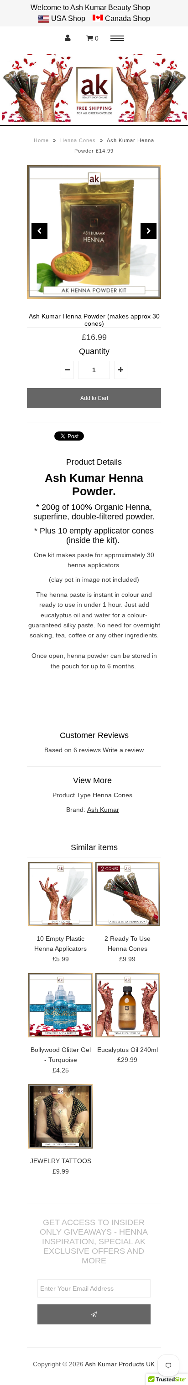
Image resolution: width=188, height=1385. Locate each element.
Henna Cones (78, 140)
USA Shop (68, 18)
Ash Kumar (103, 809)
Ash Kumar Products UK (120, 1364)
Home (41, 140)
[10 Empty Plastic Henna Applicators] (60, 923)
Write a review (123, 750)
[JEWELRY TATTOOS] (60, 1146)
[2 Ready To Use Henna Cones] (127, 923)
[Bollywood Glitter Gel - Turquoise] (60, 1035)
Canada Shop (126, 18)
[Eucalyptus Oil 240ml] (127, 1035)
